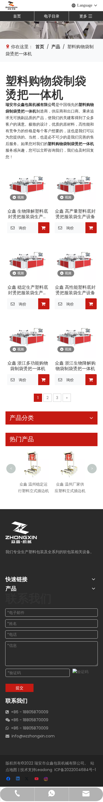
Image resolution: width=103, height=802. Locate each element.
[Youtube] (37, 779)
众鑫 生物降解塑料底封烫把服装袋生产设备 (27, 214)
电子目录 (51, 16)
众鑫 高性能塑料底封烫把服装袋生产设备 (75, 290)
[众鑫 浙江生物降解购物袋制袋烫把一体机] (75, 337)
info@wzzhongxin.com (33, 736)
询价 (22, 228)
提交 (19, 688)
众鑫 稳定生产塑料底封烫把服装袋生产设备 (27, 290)
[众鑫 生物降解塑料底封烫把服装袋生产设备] (28, 185)
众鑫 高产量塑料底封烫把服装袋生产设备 (75, 214)
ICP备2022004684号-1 (75, 769)
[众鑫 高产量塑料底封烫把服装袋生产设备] (75, 185)
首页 (17, 16)
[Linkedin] (18, 779)
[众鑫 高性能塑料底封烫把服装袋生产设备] (75, 261)
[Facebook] (8, 779)
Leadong (44, 769)
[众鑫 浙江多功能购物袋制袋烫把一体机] (28, 337)
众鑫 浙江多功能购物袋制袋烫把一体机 (27, 365)
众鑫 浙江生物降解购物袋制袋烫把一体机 (75, 365)
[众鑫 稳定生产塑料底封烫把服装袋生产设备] (28, 261)
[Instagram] (46, 779)
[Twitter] (27, 779)
